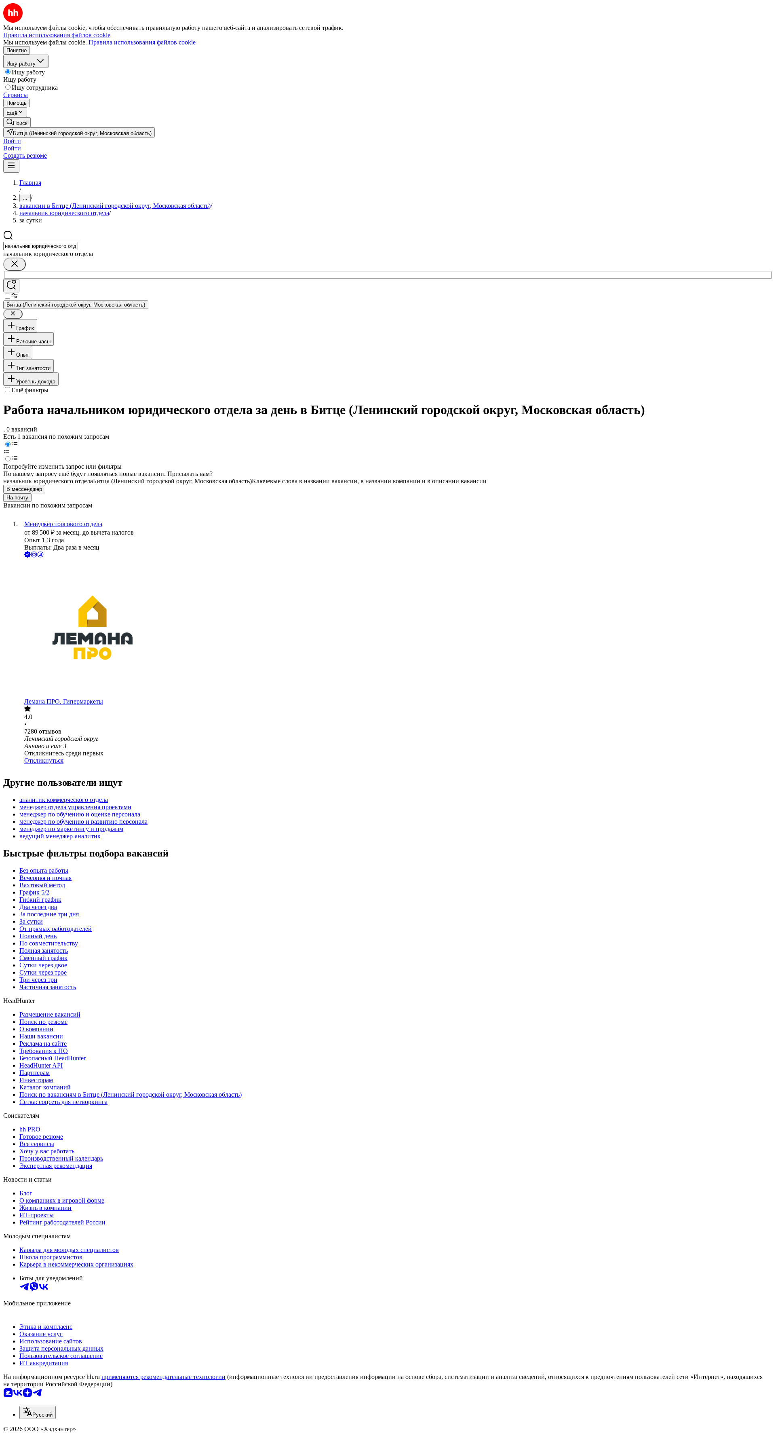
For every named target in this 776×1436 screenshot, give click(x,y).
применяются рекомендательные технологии (163, 1376)
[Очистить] (14, 264)
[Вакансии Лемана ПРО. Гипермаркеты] (396, 628)
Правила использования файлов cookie (142, 42)
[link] (17, 122)
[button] (12, 140)
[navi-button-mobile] (11, 166)
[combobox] (40, 246)
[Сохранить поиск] (11, 285)
